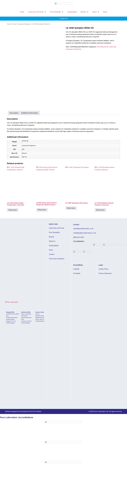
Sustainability (72, 12)
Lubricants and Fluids (35, 12)
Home (22, 12)
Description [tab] (14, 113)
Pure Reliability (55, 12)
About (94, 12)
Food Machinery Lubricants (106, 47)
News (105, 12)
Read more (13, 210)
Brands (83, 12)
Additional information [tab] (29, 113)
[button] (105, 411)
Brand (14, 24)
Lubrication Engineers (24, 24)
